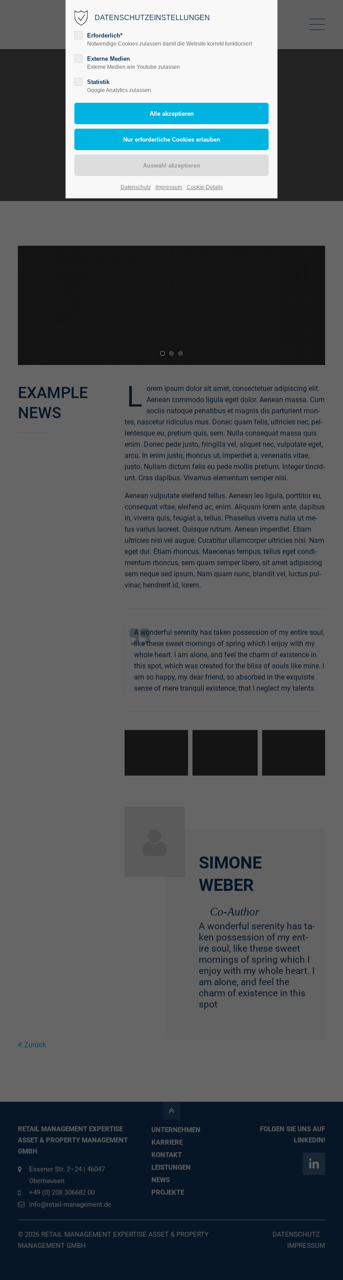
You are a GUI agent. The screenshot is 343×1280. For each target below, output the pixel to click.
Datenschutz (136, 187)
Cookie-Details (205, 187)
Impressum (168, 187)
